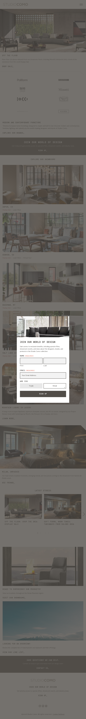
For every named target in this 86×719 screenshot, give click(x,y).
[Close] (66, 319)
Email (27, 370)
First (21, 366)
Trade (31, 386)
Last (45, 366)
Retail (55, 386)
